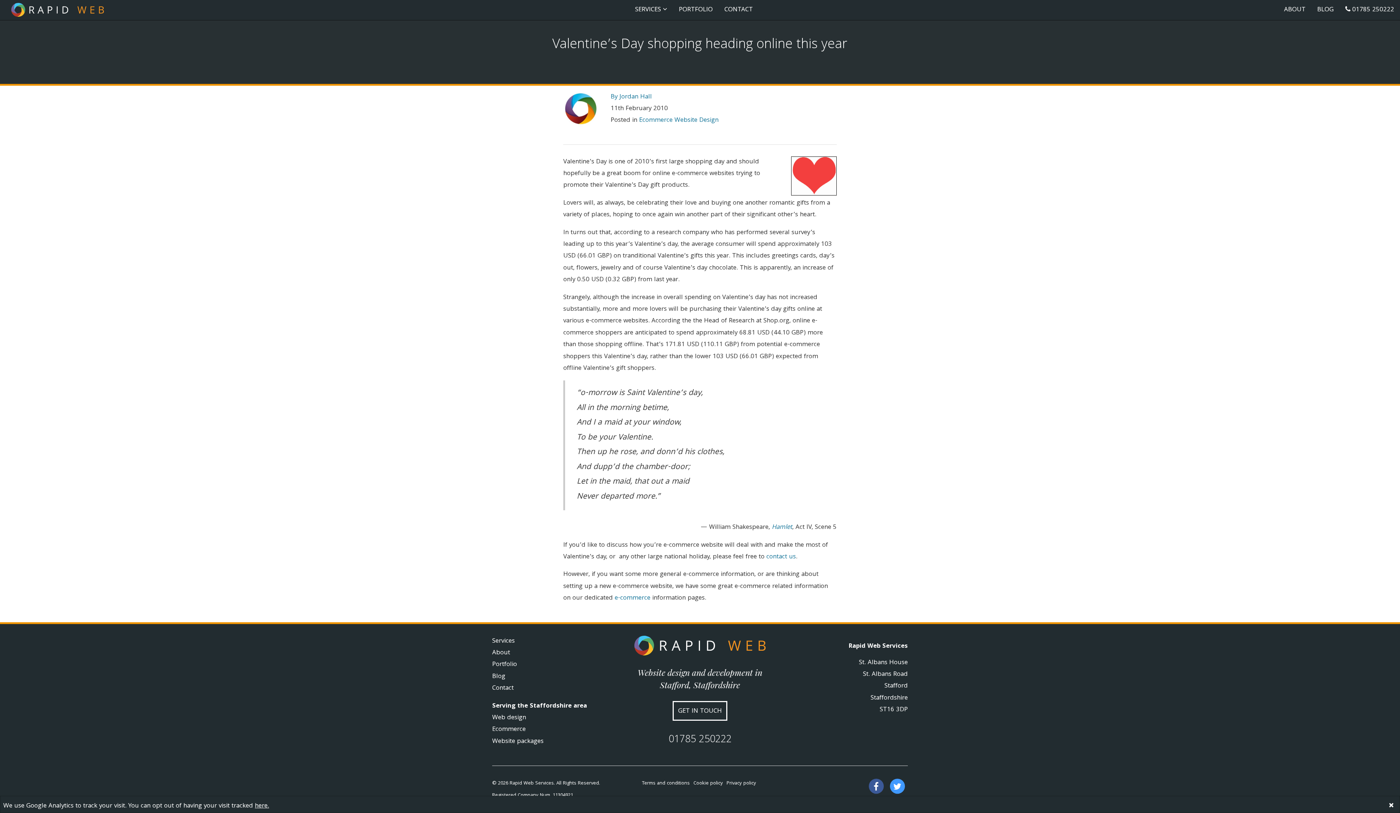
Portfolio (696, 10)
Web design (509, 718)
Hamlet (782, 527)
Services (503, 641)
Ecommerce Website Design (679, 120)
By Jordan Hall (631, 97)
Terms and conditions (666, 783)
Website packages (518, 741)
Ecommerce (509, 729)
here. (262, 806)
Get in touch (700, 711)
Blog (1325, 10)
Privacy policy (741, 783)
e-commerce (632, 598)
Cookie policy (708, 783)
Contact (738, 10)
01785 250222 (1372, 10)
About (1295, 10)
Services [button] (649, 10)
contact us (781, 557)
